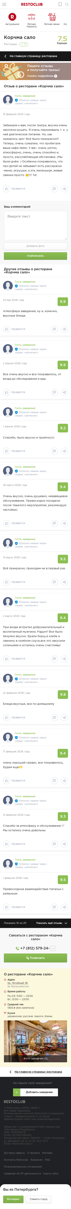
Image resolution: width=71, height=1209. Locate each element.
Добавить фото (35, 246)
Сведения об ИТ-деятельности (22, 1174)
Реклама (47, 1153)
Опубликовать (35, 256)
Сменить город (38, 1199)
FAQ (47, 1160)
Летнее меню (52, 24)
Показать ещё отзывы (49, 923)
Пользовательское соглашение (23, 1167)
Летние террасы (31, 25)
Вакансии (36, 1160)
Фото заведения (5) (36, 1059)
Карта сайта (50, 1174)
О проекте (33, 1153)
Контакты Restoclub (16, 1160)
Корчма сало (20, 37)
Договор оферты (14, 1153)
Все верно (13, 1199)
